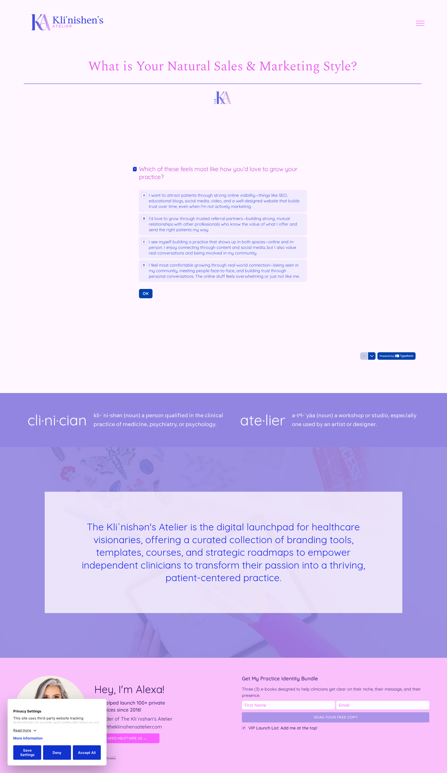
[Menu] (420, 23)
